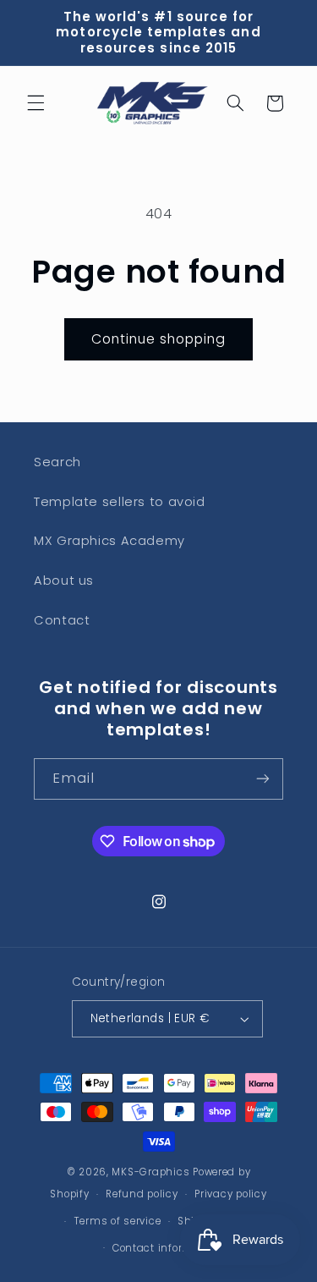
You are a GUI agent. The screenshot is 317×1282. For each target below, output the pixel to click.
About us (64, 580)
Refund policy (142, 1194)
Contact (62, 620)
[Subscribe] (262, 779)
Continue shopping (159, 339)
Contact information (166, 1248)
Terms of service (117, 1221)
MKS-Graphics (150, 1172)
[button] (35, 103)
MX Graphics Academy (109, 540)
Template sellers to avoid (119, 501)
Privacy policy (230, 1194)
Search (57, 462)
